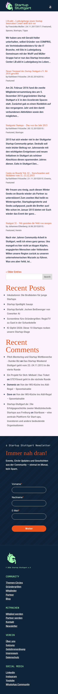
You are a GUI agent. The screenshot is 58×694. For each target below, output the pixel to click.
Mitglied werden (14, 614)
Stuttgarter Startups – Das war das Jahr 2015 (26, 125)
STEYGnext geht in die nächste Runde (30, 379)
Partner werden (14, 618)
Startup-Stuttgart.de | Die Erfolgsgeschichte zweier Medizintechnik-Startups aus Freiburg (29, 408)
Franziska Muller (16, 26)
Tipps (25, 30)
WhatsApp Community (18, 684)
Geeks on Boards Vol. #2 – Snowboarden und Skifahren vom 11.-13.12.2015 (27, 174)
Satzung (10, 645)
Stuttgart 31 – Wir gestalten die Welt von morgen (28, 223)
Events (47, 178)
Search (47, 277)
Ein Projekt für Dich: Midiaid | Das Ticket (28, 375)
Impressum (12, 653)
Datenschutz (12, 657)
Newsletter (11, 626)
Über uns (10, 641)
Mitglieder (11, 590)
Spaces (9, 30)
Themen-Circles (14, 582)
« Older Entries (13, 271)
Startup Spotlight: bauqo (20, 304)
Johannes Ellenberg (17, 226)
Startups (18, 30)
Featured (46, 26)
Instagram (11, 676)
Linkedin (10, 672)
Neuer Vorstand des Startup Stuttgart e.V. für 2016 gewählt (27, 72)
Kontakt (10, 622)
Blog (8, 598)
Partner (10, 594)
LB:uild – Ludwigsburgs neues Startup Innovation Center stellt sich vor (24, 22)
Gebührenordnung (15, 649)
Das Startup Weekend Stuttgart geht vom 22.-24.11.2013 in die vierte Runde (28, 365)
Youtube (10, 680)
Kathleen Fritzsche (17, 77)
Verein (18, 230)
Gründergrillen (13, 586)
